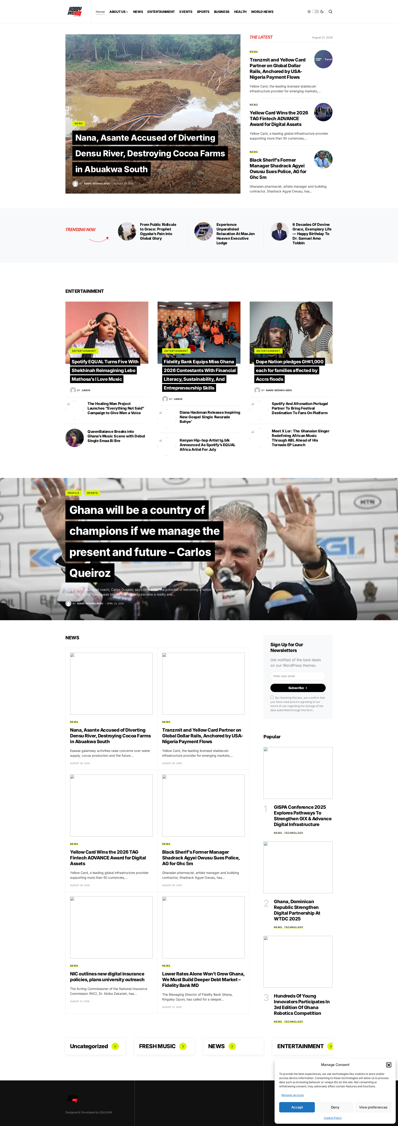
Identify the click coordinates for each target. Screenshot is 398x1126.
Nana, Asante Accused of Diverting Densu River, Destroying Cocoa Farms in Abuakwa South (150, 153)
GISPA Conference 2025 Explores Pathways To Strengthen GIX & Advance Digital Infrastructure (302, 815)
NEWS (79, 123)
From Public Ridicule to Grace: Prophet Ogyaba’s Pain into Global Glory (158, 231)
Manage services (292, 1095)
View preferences (373, 1107)
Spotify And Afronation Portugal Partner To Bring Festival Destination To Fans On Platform (300, 408)
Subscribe (296, 688)
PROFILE (73, 493)
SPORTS (92, 493)
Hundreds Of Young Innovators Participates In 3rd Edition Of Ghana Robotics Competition (302, 1004)
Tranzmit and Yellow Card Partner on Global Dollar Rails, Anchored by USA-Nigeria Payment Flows (277, 68)
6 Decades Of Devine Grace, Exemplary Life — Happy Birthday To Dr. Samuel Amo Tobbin (312, 233)
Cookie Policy (333, 1118)
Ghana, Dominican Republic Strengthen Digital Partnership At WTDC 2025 (297, 910)
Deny (335, 1107)
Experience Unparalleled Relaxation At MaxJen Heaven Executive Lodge (236, 233)
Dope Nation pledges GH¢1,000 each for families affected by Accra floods (289, 370)
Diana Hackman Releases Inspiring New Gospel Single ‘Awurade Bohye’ (210, 417)
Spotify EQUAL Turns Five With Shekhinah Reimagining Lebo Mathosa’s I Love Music (105, 370)
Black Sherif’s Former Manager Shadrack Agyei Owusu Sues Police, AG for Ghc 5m (278, 168)
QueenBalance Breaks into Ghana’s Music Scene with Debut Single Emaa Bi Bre (116, 436)
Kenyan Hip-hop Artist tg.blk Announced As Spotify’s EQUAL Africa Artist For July (207, 445)
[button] (388, 1064)
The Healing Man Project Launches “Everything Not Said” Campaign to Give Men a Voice (116, 408)
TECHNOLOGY (294, 832)
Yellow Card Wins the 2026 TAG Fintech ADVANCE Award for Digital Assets (279, 118)
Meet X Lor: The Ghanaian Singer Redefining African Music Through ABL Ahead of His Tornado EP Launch (301, 438)
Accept (297, 1107)
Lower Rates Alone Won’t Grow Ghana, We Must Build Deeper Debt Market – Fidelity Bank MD (203, 979)
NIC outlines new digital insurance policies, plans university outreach (107, 976)
